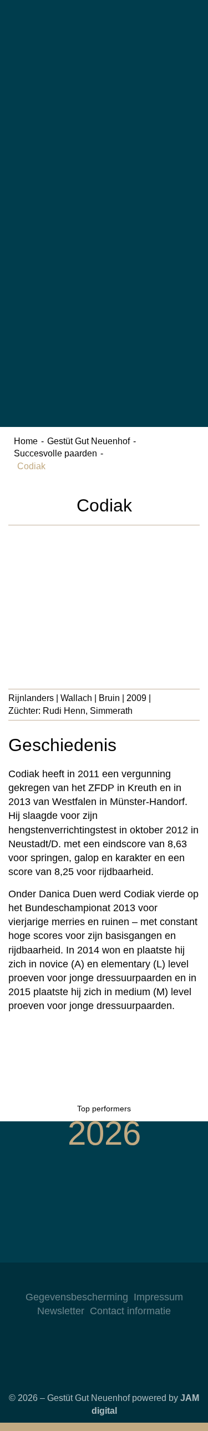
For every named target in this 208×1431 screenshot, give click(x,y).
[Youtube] (126, 1279)
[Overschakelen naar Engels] (104, 147)
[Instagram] (82, 1279)
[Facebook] (104, 1279)
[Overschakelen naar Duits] (104, 49)
